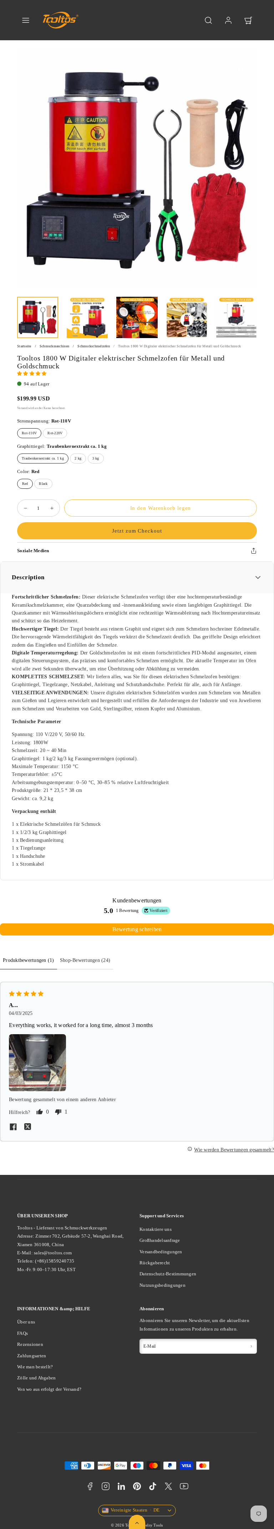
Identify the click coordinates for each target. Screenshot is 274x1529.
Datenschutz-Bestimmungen (167, 1273)
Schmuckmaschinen (54, 346)
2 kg (78, 458)
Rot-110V (29, 433)
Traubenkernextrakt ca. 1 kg (43, 458)
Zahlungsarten (31, 1355)
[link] (228, 20)
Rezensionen (30, 1344)
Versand (22, 408)
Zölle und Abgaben (36, 1377)
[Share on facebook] (13, 1128)
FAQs (22, 1333)
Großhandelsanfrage (159, 1240)
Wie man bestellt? (35, 1366)
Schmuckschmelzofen (93, 346)
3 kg (95, 458)
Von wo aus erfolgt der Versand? (49, 1389)
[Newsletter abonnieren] (251, 1346)
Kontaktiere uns (155, 1229)
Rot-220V (54, 433)
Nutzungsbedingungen (162, 1285)
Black (43, 484)
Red (25, 484)
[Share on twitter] (27, 1127)
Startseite (24, 346)
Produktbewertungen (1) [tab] (28, 960)
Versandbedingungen (160, 1251)
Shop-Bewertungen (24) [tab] (85, 960)
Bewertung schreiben (137, 929)
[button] (25, 20)
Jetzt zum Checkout (137, 531)
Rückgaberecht (154, 1262)
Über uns (26, 1322)
